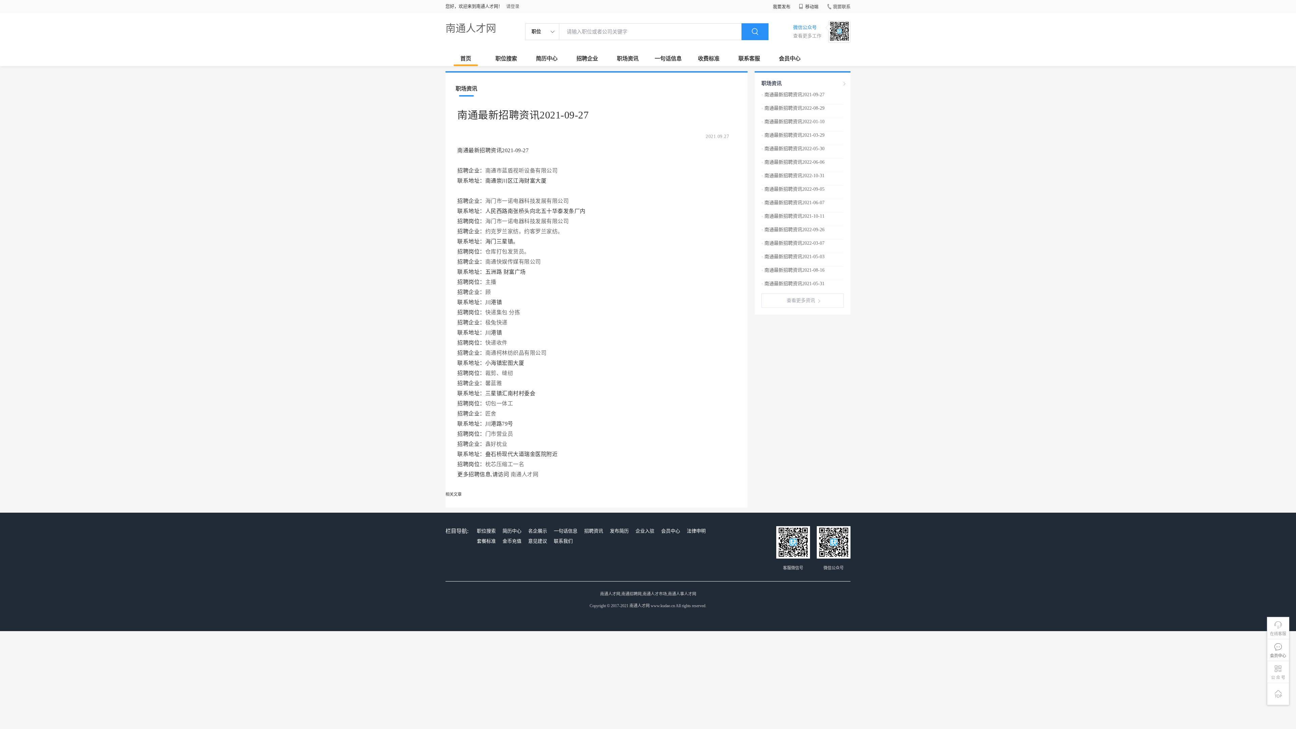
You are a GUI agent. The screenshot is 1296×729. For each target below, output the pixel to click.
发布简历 (619, 531)
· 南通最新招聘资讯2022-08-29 (793, 108)
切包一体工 (499, 403)
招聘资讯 (593, 531)
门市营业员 (499, 434)
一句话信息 (668, 58)
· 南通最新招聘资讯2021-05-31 (793, 283)
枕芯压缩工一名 (504, 464)
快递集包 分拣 (502, 312)
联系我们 (563, 541)
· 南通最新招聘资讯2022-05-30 (793, 148)
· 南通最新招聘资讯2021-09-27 (793, 94)
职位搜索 (506, 58)
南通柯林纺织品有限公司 (516, 353)
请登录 (512, 6)
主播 (490, 282)
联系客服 (749, 58)
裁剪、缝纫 (499, 373)
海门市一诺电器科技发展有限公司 (527, 201)
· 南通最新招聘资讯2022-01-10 (793, 121)
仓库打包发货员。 (507, 251)
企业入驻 (645, 531)
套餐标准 (486, 541)
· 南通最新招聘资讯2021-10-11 (793, 216)
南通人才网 (471, 28)
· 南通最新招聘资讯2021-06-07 (793, 202)
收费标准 (709, 58)
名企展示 (537, 531)
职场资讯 (628, 58)
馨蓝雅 (493, 383)
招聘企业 (587, 58)
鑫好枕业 (496, 444)
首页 (465, 58)
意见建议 (537, 541)
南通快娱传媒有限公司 (513, 262)
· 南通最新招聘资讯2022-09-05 (793, 189)
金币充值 (512, 541)
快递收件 (496, 343)
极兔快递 (496, 322)
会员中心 (790, 58)
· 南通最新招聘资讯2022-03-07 (793, 243)
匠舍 (490, 413)
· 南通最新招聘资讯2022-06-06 (793, 162)
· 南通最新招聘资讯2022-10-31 (793, 175)
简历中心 (547, 58)
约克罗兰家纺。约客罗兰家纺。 (524, 231)
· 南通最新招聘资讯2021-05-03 (793, 256)
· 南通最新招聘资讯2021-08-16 (793, 270)
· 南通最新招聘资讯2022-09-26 (793, 229)
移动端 (811, 6)
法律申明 (696, 531)
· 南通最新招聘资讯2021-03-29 (793, 135)
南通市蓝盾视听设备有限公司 (521, 170)
